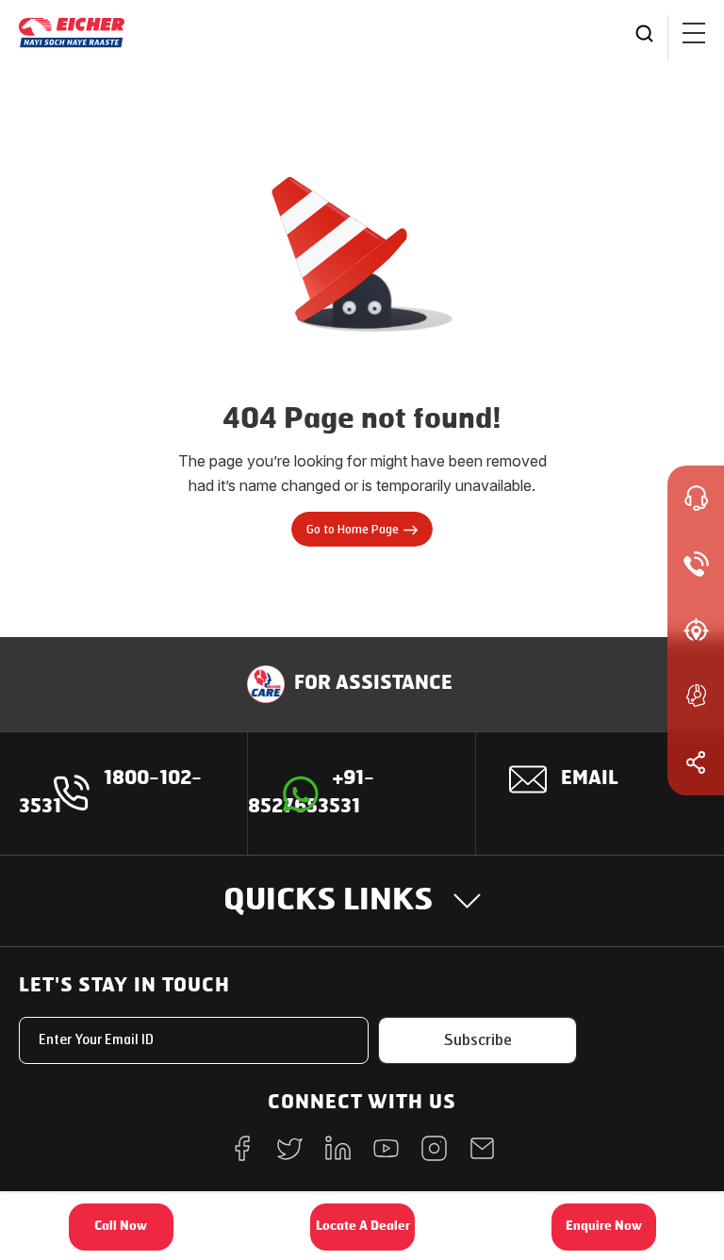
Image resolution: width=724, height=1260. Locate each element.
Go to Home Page (352, 529)
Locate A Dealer (363, 1226)
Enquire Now (604, 1226)
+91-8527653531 (311, 793)
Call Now (120, 1226)
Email (589, 779)
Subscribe (478, 1040)
